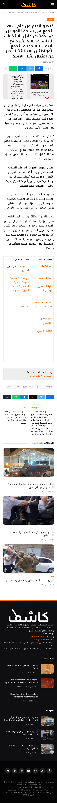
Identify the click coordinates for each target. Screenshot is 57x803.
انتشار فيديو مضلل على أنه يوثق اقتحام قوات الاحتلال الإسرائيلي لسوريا (31, 485)
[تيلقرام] (22, 68)
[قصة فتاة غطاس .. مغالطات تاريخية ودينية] (47, 669)
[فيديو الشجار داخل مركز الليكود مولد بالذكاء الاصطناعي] (28, 510)
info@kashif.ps (41, 640)
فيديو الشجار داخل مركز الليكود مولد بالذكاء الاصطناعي (32, 534)
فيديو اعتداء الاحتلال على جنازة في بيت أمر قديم (29, 580)
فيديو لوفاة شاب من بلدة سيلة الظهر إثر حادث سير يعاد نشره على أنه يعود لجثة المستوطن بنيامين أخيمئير (16, 417)
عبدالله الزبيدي (44, 330)
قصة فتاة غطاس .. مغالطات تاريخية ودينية (22, 667)
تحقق (50, 19)
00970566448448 (38, 637)
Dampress (23, 266)
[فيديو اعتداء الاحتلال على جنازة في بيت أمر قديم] (28, 558)
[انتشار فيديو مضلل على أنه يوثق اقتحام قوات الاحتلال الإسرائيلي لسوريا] (28, 462)
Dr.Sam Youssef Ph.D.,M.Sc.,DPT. (43, 304)
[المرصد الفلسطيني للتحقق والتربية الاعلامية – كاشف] (28, 4)
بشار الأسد (48, 386)
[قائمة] (52, 4)
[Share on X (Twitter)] (30, 68)
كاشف (17, 386)
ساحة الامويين (28, 386)
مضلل (9, 386)
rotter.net (24, 306)
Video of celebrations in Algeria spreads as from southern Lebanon (21, 681)
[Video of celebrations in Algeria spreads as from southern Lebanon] (47, 683)
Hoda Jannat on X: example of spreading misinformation (24, 695)
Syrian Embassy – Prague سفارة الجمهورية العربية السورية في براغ (19, 284)
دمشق (38, 386)
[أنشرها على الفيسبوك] (39, 68)
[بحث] (4, 4)
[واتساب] (13, 68)
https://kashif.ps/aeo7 (38, 376)
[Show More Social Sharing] (5, 68)
